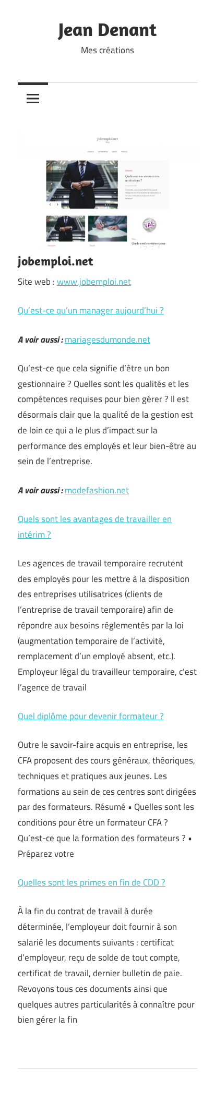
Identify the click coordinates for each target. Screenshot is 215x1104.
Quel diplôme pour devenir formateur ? (91, 716)
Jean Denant (107, 29)
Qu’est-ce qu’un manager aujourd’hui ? (91, 310)
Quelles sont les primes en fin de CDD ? (91, 882)
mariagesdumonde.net (107, 339)
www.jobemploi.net (94, 281)
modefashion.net (97, 490)
